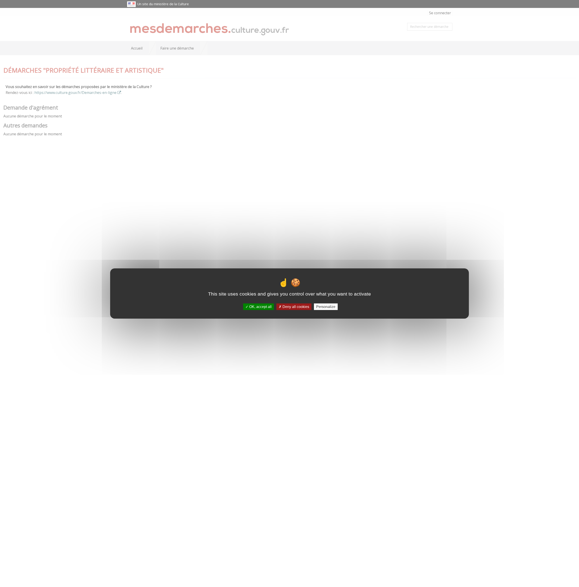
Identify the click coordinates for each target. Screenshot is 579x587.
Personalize (325, 307)
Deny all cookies (295, 307)
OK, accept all (260, 307)
